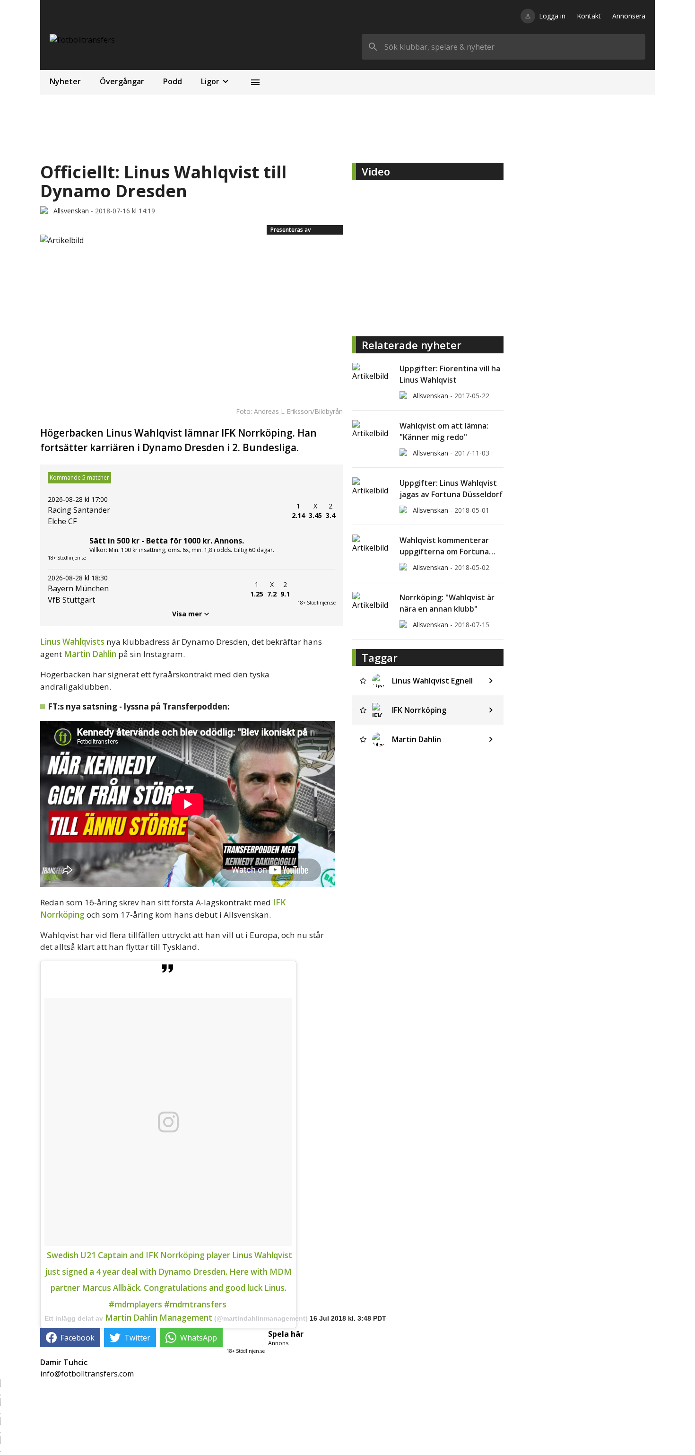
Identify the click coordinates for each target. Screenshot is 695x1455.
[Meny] (255, 82)
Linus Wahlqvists (72, 641)
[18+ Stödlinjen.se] (316, 589)
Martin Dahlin (90, 654)
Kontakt (589, 15)
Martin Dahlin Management (158, 1317)
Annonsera (628, 15)
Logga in (552, 15)
